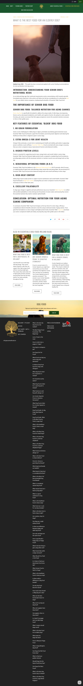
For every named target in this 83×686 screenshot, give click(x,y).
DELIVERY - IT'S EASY (24, 323)
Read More (17, 285)
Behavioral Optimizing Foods (43, 167)
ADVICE (20, 326)
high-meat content (29, 180)
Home (7, 6)
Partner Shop (29, 6)
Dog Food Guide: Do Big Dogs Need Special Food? (39, 412)
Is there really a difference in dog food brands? (38, 580)
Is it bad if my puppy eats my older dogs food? (38, 620)
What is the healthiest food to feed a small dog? (38, 426)
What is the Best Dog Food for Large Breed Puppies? (38, 678)
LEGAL (49, 331)
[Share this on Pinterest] (59, 219)
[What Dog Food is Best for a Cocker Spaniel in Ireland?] (61, 252)
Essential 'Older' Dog (37, 145)
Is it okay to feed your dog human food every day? (39, 563)
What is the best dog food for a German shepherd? (38, 438)
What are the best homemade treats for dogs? (38, 597)
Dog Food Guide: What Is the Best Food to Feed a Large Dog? (39, 419)
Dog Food (60, 210)
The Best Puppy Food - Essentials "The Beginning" (39, 332)
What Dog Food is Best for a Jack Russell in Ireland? (21, 256)
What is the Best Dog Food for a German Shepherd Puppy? (38, 445)
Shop (11, 6)
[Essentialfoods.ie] (41, 6)
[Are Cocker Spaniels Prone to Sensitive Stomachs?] (41, 254)
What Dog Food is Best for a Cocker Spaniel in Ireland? (60, 257)
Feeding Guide (19, 6)
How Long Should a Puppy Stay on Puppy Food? (38, 540)
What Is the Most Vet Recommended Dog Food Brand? (38, 478)
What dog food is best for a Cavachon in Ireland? (38, 373)
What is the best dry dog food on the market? (38, 325)
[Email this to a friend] (67, 219)
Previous (62, 17)
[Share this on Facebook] (55, 219)
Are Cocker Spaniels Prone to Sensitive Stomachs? (40, 259)
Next (67, 17)
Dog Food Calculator (27, 10)
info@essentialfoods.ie (9, 340)
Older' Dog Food (59, 190)
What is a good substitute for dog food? (37, 495)
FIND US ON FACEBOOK (53, 323)
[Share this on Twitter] (51, 219)
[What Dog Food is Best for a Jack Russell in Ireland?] (22, 252)
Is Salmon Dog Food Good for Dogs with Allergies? (38, 366)
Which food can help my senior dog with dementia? (39, 359)
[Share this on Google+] (63, 219)
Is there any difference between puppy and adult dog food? (39, 528)
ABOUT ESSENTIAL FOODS (56, 6)
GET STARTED (22, 334)
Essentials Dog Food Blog (72, 6)
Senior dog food (17, 113)
